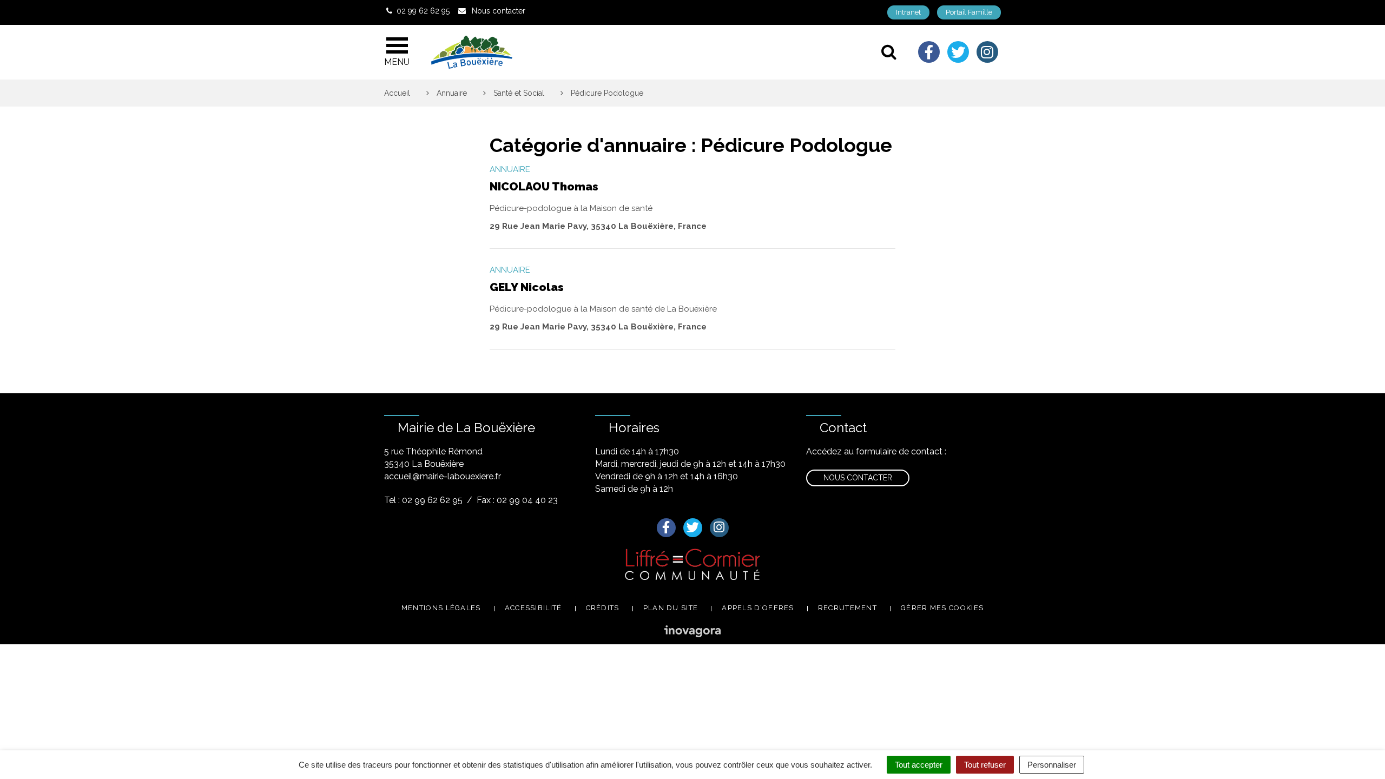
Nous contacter (857, 477)
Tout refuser (985, 764)
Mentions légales (441, 608)
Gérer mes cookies (942, 608)
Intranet (908, 12)
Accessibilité (533, 608)
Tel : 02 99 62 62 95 (423, 500)
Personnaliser (1051, 764)
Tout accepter (918, 764)
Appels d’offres (758, 608)
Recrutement (847, 608)
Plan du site (670, 608)
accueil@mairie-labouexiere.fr (442, 476)
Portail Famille (969, 12)
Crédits (602, 608)
